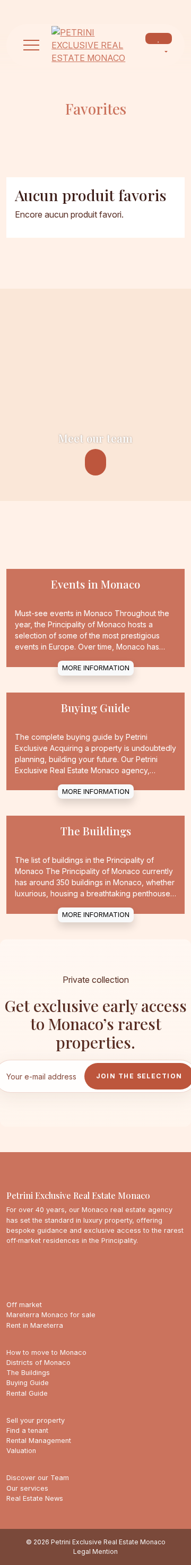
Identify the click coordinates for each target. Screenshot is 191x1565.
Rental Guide (27, 1393)
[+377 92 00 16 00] (39, 8)
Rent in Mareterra (34, 1325)
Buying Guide (27, 1383)
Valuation (21, 1451)
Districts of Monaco (38, 1363)
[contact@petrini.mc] (57, 8)
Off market (24, 1305)
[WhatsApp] (75, 8)
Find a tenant (27, 1430)
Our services (27, 1488)
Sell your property (35, 1420)
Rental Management (38, 1441)
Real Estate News (34, 1498)
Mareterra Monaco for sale (51, 1315)
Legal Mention (95, 1551)
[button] (31, 45)
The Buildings (28, 1373)
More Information (95, 667)
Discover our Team (37, 1478)
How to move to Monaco (46, 1352)
